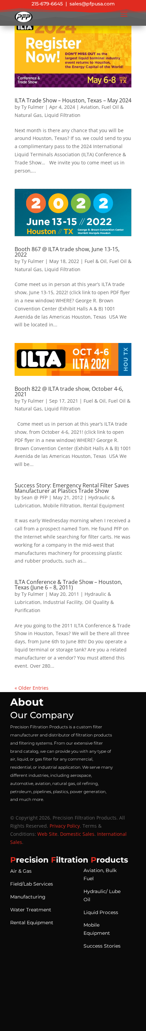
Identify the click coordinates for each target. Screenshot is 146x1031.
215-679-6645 (47, 4)
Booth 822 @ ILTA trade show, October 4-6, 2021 (69, 391)
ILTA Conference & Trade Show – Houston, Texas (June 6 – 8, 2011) (68, 584)
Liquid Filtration (62, 115)
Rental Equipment (103, 505)
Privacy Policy (65, 826)
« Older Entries (32, 688)
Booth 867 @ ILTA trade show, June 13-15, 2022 (67, 251)
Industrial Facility (62, 602)
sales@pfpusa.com (92, 4)
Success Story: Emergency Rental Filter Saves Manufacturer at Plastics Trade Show (72, 488)
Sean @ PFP (34, 497)
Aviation (89, 107)
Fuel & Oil (96, 261)
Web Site (47, 834)
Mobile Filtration (61, 505)
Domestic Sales (77, 834)
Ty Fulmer (32, 107)
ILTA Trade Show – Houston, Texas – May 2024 (73, 100)
